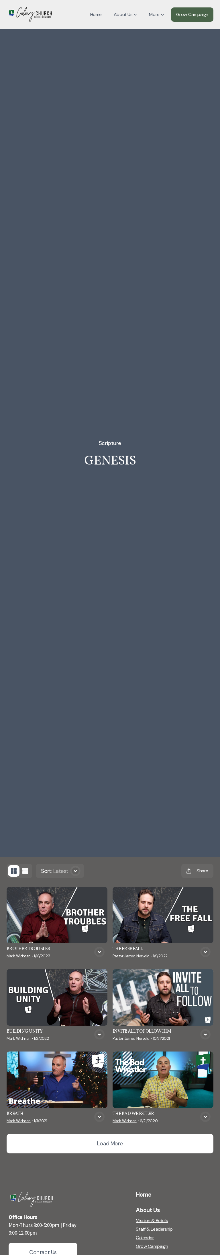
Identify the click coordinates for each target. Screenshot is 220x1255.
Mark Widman (19, 956)
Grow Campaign (152, 1246)
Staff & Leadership (154, 1229)
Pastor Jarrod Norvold (131, 956)
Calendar (145, 1238)
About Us (148, 1210)
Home (143, 1194)
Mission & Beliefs (152, 1221)
